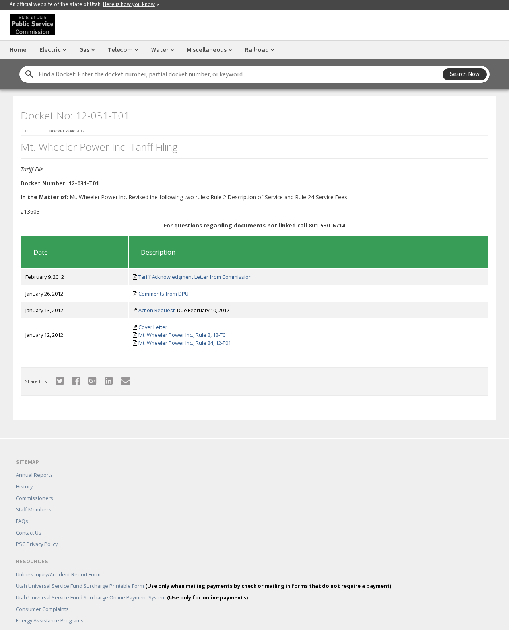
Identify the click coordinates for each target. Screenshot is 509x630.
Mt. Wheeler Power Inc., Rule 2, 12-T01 (180, 332)
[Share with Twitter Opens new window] (55, 378)
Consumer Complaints (42, 597)
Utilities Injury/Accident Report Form (58, 562)
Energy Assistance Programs (50, 608)
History (24, 474)
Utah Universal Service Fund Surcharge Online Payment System (132, 585)
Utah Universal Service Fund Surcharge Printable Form (203, 574)
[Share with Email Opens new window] (121, 378)
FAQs (22, 509)
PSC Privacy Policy (37, 532)
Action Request (154, 307)
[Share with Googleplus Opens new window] (88, 378)
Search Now (465, 74)
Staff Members (33, 498)
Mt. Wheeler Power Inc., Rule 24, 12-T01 (182, 340)
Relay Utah (28, 620)
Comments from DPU (161, 291)
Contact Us (28, 521)
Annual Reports (34, 463)
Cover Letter (150, 324)
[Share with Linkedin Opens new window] (104, 378)
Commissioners (34, 486)
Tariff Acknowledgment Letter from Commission (192, 274)
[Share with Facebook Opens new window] (71, 378)
